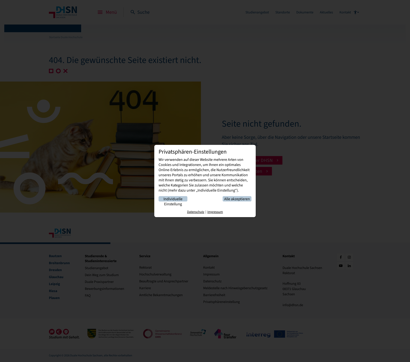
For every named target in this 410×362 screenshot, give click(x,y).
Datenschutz (195, 212)
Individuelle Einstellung (172, 199)
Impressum (215, 212)
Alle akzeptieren (237, 199)
